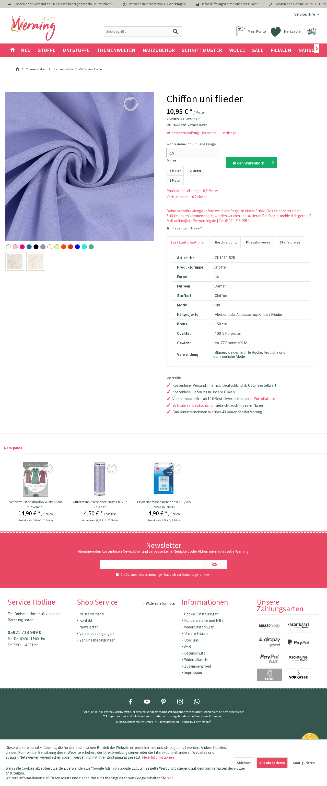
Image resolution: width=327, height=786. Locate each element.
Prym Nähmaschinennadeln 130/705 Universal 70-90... (164, 504)
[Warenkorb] (311, 31)
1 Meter (175, 170)
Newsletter (88, 627)
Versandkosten (152, 712)
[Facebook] (130, 701)
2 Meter (195, 170)
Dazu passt (13, 447)
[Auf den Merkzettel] (48, 468)
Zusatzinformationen (188, 242)
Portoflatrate (264, 398)
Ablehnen (244, 762)
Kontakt (85, 620)
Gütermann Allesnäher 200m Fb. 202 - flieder (100, 504)
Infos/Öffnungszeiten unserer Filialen (230, 4)
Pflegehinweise (258, 242)
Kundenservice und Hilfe (204, 620)
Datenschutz (194, 653)
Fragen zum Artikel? (186, 228)
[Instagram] (180, 701)
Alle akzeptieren (272, 762)
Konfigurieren (304, 762)
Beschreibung (226, 242)
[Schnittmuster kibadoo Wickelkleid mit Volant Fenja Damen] (35, 479)
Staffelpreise (290, 242)
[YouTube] (147, 701)
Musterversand (91, 614)
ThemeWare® (202, 722)
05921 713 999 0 (24, 632)
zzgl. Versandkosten (194, 125)
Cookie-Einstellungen (201, 614)
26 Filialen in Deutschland (192, 405)
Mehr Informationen (158, 757)
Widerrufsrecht (196, 659)
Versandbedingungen (96, 633)
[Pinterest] (163, 701)
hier (170, 778)
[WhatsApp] (197, 701)
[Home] (12, 50)
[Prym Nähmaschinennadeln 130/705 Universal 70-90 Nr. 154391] (164, 479)
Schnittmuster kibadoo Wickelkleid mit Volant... (35, 504)
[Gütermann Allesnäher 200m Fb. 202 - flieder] (99, 479)
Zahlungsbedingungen (97, 640)
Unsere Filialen (196, 633)
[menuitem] (304, 14)
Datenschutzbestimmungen (145, 574)
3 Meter (175, 180)
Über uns (191, 640)
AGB (187, 646)
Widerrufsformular (160, 603)
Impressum (193, 672)
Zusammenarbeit (197, 666)
